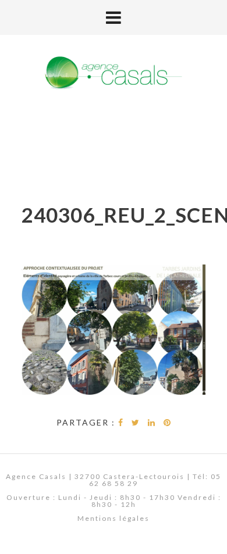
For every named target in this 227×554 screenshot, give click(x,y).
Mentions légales (113, 518)
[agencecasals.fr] (113, 73)
